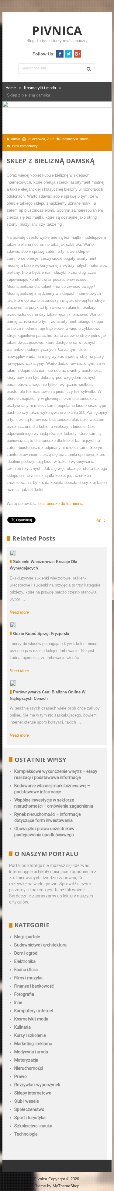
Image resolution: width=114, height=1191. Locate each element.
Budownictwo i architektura (40, 945)
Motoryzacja (26, 1060)
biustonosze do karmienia (60, 503)
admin (15, 139)
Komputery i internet (34, 1010)
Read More (19, 612)
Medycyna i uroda (31, 1051)
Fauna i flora (26, 969)
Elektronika (25, 961)
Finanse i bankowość (34, 986)
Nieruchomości (28, 1068)
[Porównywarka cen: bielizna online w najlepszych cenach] (13, 683)
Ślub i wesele (26, 1101)
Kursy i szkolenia (30, 1035)
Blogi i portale (27, 936)
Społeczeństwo (29, 1109)
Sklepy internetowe (32, 1093)
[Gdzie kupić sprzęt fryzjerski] (13, 625)
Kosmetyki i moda (75, 139)
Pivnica (57, 30)
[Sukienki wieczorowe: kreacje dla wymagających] (13, 553)
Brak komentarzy (25, 146)
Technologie (26, 1134)
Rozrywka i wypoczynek (37, 1084)
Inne (18, 1002)
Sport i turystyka (30, 1117)
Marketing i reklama (33, 1043)
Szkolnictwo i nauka (33, 1125)
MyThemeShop (66, 1186)
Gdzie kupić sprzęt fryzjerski (41, 633)
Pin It (100, 520)
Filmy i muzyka (28, 977)
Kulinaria (22, 1027)
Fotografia (24, 994)
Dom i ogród (25, 953)
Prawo (20, 1076)
